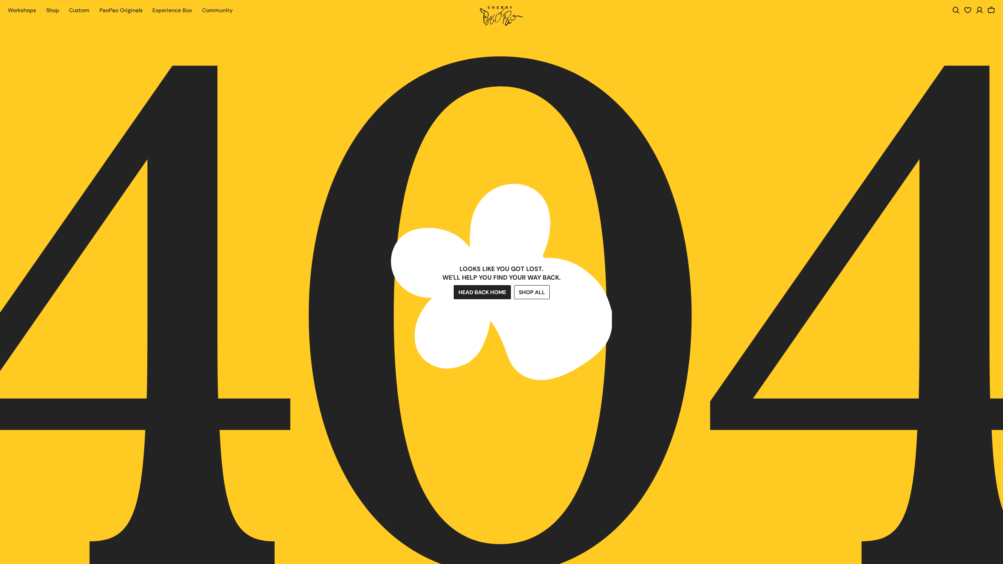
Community (217, 10)
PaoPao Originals (121, 10)
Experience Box (172, 10)
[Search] (956, 10)
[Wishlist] (968, 10)
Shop (52, 10)
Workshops (22, 10)
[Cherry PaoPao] (501, 16)
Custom (79, 10)
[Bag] (991, 10)
